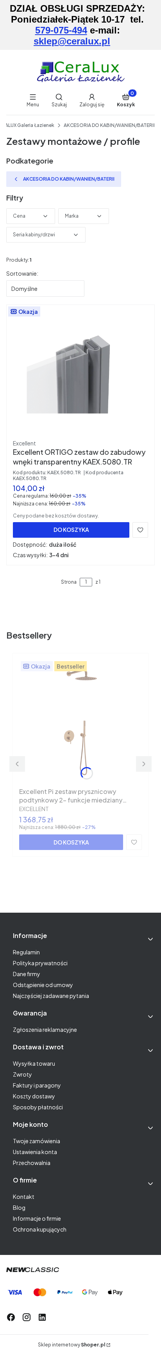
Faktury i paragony (37, 1085)
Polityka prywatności (40, 962)
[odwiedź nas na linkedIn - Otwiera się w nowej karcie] (42, 1317)
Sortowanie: (22, 273)
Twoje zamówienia (36, 1140)
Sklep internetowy (71, 1345)
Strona (69, 582)
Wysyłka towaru (34, 1063)
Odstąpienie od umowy (43, 984)
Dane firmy (26, 973)
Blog (19, 1207)
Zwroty (22, 1074)
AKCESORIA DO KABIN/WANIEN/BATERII (109, 125)
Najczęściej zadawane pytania (51, 995)
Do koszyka (71, 529)
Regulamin (26, 952)
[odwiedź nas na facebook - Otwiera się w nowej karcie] (11, 1317)
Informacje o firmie (37, 1218)
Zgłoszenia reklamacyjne (45, 1029)
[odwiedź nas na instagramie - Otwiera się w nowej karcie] (26, 1317)
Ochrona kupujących (39, 1229)
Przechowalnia (31, 1162)
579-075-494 (61, 30)
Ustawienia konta (35, 1151)
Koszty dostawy (34, 1096)
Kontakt (23, 1196)
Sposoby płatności (38, 1106)
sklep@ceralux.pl (72, 41)
